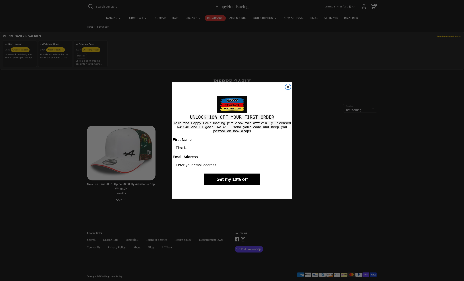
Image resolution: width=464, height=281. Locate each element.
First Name (182, 140)
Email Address (185, 157)
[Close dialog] (288, 87)
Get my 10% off (232, 179)
